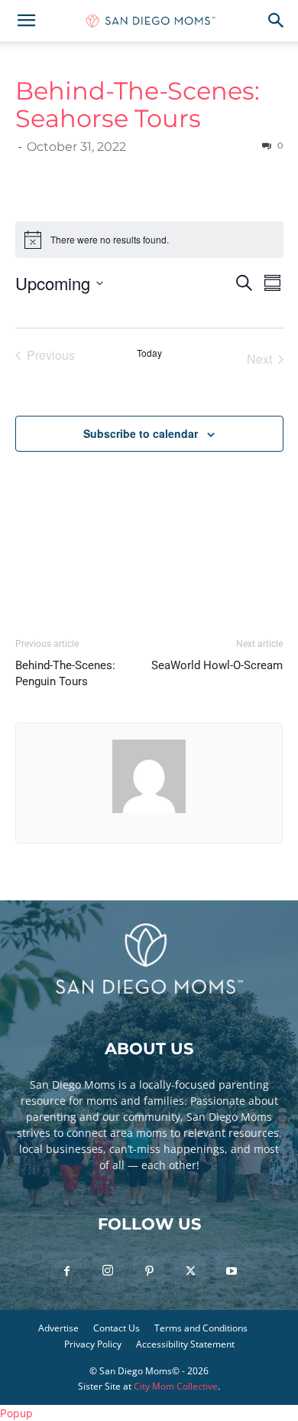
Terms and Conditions (201, 1327)
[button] (26, 20)
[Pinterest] (149, 1271)
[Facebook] (66, 1271)
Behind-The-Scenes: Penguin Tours (65, 673)
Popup (16, 1412)
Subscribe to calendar (140, 433)
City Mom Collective (176, 1386)
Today (149, 353)
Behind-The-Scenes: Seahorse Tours (137, 104)
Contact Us (116, 1327)
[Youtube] (231, 1271)
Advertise (58, 1327)
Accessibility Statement (185, 1344)
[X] (190, 1271)
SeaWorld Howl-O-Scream (217, 665)
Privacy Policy (92, 1344)
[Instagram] (107, 1271)
